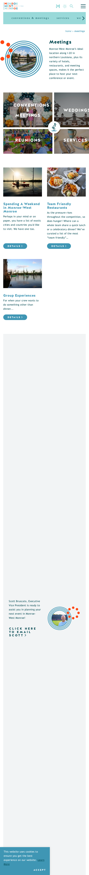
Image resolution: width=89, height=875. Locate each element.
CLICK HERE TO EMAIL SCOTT (23, 632)
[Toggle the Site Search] (71, 6)
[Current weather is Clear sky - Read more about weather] (64, 6)
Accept (39, 869)
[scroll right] (83, 18)
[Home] (13, 6)
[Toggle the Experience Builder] (58, 6)
